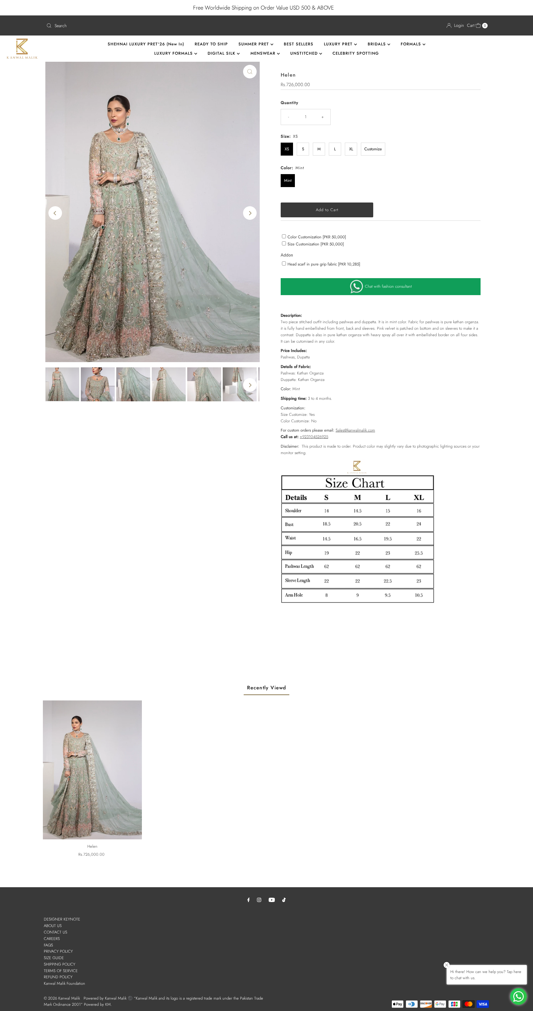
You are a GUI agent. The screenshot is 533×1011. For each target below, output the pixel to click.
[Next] (250, 213)
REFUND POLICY (58, 977)
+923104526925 (314, 437)
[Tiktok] (284, 899)
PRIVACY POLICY (58, 951)
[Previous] (55, 213)
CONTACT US (55, 932)
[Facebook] (248, 899)
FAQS (48, 945)
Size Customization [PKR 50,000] (315, 244)
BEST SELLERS (298, 44)
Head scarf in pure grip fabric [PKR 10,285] (323, 264)
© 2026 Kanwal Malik (62, 998)
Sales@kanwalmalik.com (355, 430)
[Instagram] (259, 899)
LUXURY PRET (339, 44)
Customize (373, 149)
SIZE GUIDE (54, 958)
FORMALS (412, 44)
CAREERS (52, 939)
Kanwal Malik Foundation (64, 983)
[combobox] (154, 25)
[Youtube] (272, 899)
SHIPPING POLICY (59, 964)
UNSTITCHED (304, 53)
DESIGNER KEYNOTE (62, 919)
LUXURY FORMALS (174, 53)
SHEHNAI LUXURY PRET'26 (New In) (146, 44)
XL (351, 149)
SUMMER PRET (254, 44)
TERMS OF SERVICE (61, 971)
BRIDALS (377, 44)
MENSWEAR (263, 53)
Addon (287, 255)
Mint (287, 180)
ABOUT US (53, 926)
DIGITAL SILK (222, 53)
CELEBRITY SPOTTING (356, 53)
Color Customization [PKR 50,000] (316, 237)
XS (287, 149)
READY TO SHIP (211, 44)
